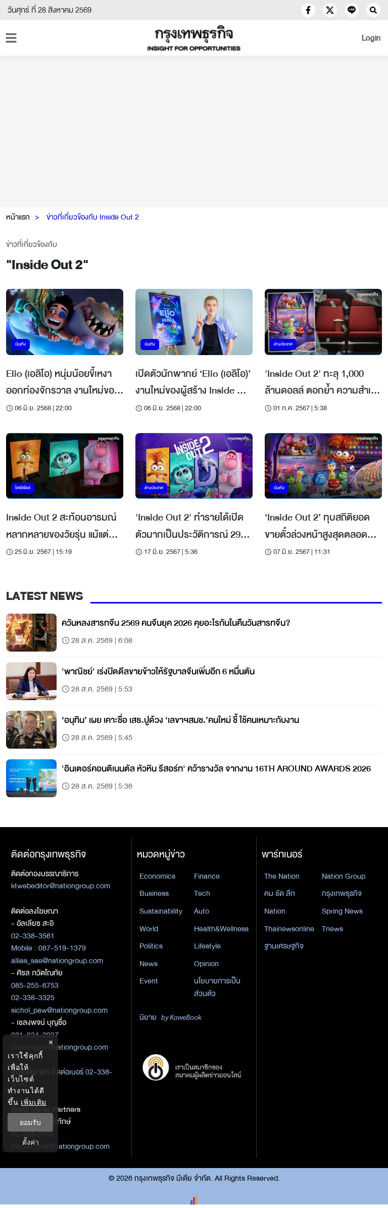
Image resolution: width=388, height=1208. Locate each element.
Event (148, 980)
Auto (201, 911)
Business (154, 893)
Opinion (206, 963)
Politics (151, 946)
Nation (274, 911)
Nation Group (343, 876)
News (148, 963)
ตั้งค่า (30, 1142)
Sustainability (160, 911)
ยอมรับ (30, 1122)
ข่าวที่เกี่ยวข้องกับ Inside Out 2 (92, 217)
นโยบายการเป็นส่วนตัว (217, 987)
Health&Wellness (221, 928)
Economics (157, 876)
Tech (202, 893)
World (148, 928)
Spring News (342, 911)
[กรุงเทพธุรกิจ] (194, 38)
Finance (207, 876)
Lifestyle (207, 946)
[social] (308, 10)
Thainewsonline (289, 928)
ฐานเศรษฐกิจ (284, 946)
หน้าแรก (18, 217)
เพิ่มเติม (33, 1102)
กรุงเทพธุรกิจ (342, 893)
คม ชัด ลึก (279, 893)
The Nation (282, 876)
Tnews (332, 928)
